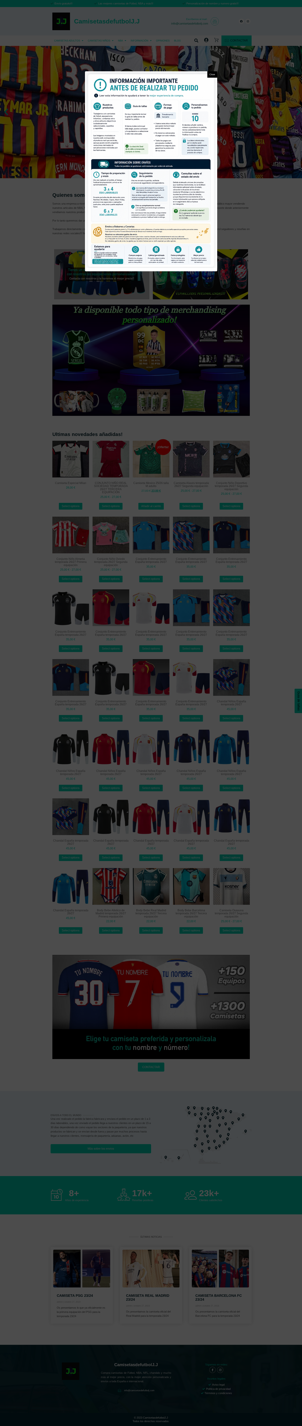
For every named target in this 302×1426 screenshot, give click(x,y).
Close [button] (212, 74)
